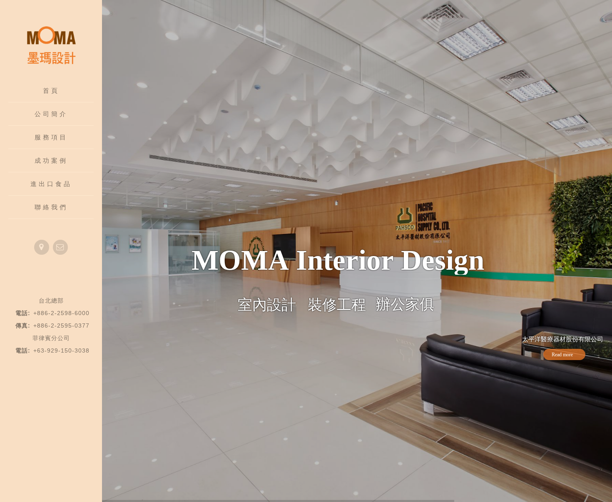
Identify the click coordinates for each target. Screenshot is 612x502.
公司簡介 (51, 113)
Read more (562, 355)
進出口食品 (51, 183)
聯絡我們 (51, 207)
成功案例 (51, 160)
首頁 (51, 90)
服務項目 (51, 137)
